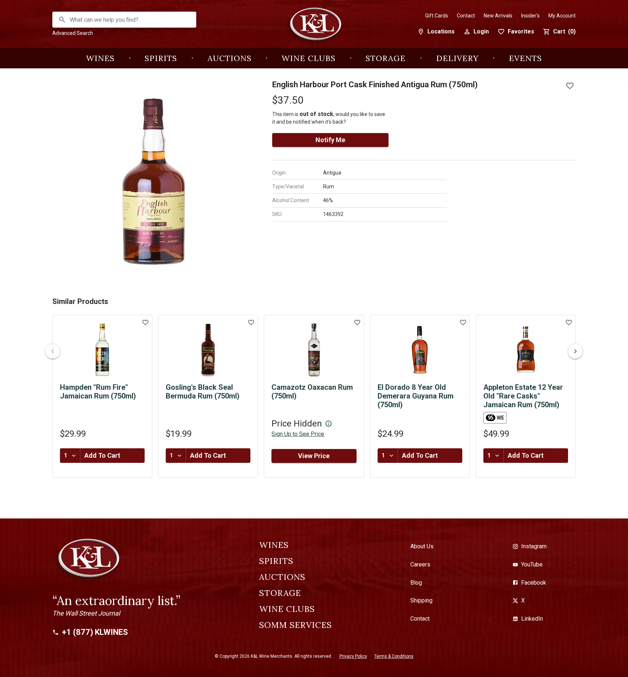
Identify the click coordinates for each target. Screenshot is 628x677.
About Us (422, 546)
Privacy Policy (353, 656)
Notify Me (330, 140)
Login (481, 31)
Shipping (421, 600)
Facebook (533, 582)
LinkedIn (532, 618)
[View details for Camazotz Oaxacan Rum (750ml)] (313, 350)
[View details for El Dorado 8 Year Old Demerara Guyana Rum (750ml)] (420, 350)
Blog (416, 582)
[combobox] (124, 20)
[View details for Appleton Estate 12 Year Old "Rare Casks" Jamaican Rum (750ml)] (525, 350)
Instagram (534, 546)
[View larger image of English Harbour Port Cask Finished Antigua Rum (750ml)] (153, 178)
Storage (386, 58)
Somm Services (295, 625)
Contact (466, 15)
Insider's (530, 15)
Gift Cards (436, 15)
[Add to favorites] (570, 86)
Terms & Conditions (394, 656)
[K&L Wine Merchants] (314, 28)
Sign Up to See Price (297, 433)
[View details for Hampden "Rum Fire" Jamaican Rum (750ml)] (102, 350)
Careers (420, 564)
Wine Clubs (308, 58)
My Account (562, 15)
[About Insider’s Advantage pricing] (328, 423)
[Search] (62, 20)
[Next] (575, 351)
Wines (100, 58)
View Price (314, 456)
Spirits (161, 58)
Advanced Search (72, 33)
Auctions (229, 58)
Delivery (457, 58)
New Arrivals (498, 15)
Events (525, 58)
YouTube (532, 564)
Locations (441, 31)
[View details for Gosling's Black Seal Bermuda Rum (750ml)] (208, 350)
